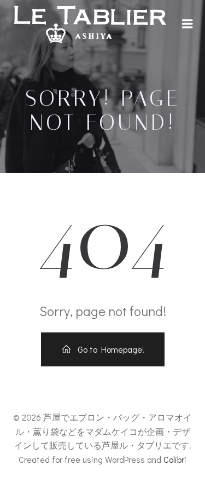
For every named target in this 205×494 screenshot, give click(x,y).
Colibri (174, 459)
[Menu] (187, 24)
